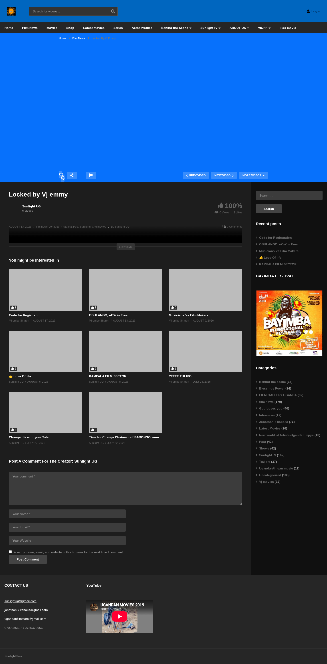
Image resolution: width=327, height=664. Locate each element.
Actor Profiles (142, 28)
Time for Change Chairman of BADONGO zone (124, 437)
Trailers (264, 461)
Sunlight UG (31, 206)
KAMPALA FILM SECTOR (107, 376)
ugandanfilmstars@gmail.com (25, 618)
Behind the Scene (174, 28)
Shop (70, 28)
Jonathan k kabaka (273, 421)
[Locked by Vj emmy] (45, 289)
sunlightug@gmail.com (20, 601)
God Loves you (271, 408)
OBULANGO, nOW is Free (108, 315)
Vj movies (266, 481)
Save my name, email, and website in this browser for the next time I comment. (68, 552)
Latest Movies (94, 28)
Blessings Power (272, 388)
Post (262, 441)
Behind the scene (272, 382)
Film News (30, 28)
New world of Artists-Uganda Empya (286, 435)
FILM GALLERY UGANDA (278, 395)
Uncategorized (270, 475)
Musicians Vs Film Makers (188, 315)
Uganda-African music (276, 468)
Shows (264, 448)
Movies (51, 28)
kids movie (288, 28)
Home (8, 28)
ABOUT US (238, 28)
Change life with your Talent (30, 437)
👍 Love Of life (20, 376)
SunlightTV (208, 28)
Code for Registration (25, 315)
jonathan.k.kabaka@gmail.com (26, 610)
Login (315, 11)
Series (118, 28)
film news (266, 402)
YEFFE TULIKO (180, 376)
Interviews (267, 415)
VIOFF (262, 28)
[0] (63, 178)
